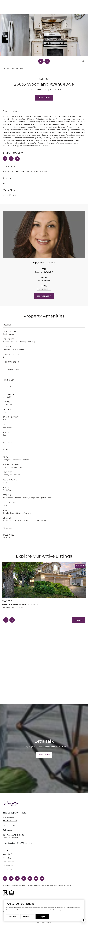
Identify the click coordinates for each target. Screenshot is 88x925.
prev (41, 61)
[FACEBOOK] (17, 878)
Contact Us (7, 869)
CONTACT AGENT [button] (44, 296)
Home (5, 850)
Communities (8, 862)
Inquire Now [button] (44, 98)
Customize (27, 917)
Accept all (42, 917)
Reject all (12, 917)
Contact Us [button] (44, 755)
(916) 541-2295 (8, 817)
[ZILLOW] (11, 878)
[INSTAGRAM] (30, 878)
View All (78, 620)
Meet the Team (9, 854)
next (47, 61)
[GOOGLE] (42, 878)
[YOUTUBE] (36, 878)
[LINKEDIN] (23, 878)
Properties (7, 858)
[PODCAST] (5, 878)
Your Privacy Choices (44, 922)
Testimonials (8, 866)
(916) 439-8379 (44, 280)
